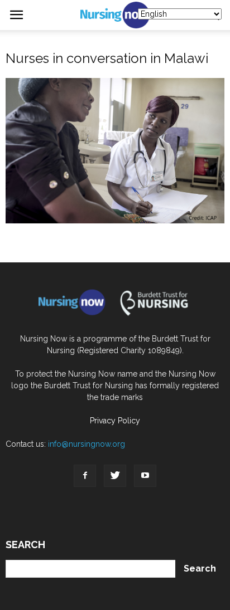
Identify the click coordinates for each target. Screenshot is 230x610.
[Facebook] (85, 476)
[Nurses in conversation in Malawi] (115, 220)
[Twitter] (115, 476)
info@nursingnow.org (86, 444)
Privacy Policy (115, 420)
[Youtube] (145, 476)
